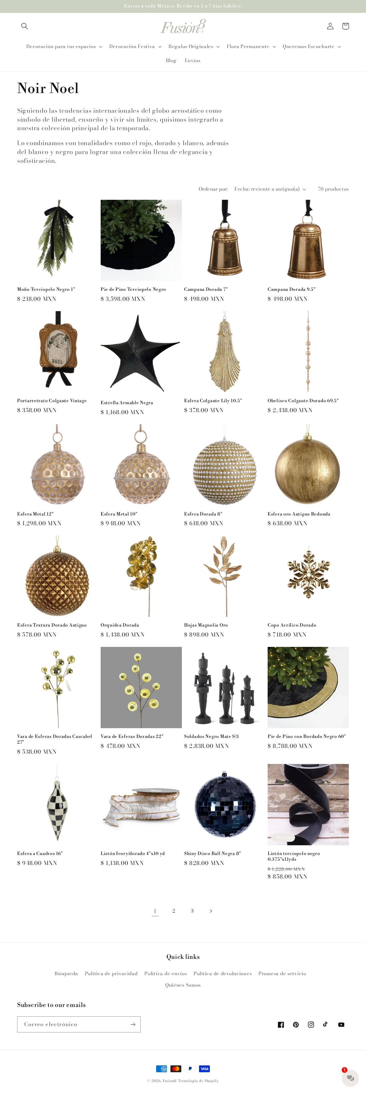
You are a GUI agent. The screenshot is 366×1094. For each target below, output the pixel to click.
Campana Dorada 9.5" (292, 289)
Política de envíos (165, 973)
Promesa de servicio (282, 973)
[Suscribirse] (132, 1024)
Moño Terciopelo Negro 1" (46, 289)
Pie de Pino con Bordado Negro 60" (307, 736)
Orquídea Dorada (120, 625)
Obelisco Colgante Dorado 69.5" (303, 401)
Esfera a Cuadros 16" (40, 853)
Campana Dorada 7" (206, 289)
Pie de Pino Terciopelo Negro (133, 289)
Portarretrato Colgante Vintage (52, 401)
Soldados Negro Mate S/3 (211, 736)
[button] (24, 26)
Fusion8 (170, 1080)
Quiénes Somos (183, 985)
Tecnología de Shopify (198, 1080)
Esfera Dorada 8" (203, 514)
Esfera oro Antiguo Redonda (299, 514)
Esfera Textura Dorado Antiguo (52, 625)
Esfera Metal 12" (35, 514)
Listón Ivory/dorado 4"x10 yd (133, 853)
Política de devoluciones (223, 973)
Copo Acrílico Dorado (292, 625)
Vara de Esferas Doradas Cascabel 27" (54, 739)
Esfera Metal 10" (119, 514)
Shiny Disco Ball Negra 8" (212, 853)
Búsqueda (66, 973)
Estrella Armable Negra (127, 403)
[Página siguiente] (210, 911)
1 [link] (155, 911)
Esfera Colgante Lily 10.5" (213, 401)
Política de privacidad (111, 973)
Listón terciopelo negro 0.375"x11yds (294, 856)
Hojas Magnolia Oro (206, 625)
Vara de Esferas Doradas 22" (132, 736)
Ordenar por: (213, 189)
